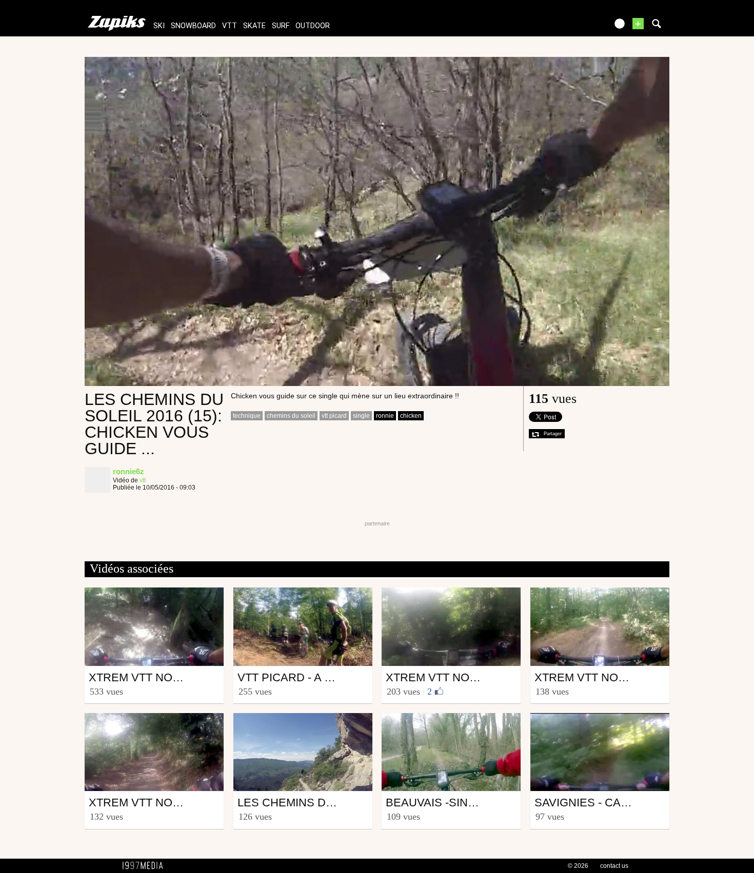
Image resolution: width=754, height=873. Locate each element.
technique (247, 415)
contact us (614, 865)
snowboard (193, 26)
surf (280, 26)
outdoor (312, 26)
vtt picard (334, 415)
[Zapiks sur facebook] (578, 27)
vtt (229, 26)
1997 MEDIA (146, 866)
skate (254, 26)
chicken (411, 415)
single (361, 415)
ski (159, 26)
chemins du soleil (291, 415)
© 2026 (578, 865)
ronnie (385, 415)
